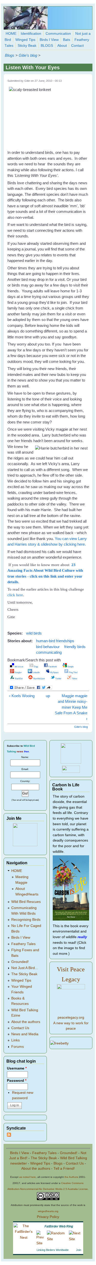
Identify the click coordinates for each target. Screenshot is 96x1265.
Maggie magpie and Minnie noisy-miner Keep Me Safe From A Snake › (71, 707)
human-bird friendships (55, 641)
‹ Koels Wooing (22, 696)
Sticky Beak (27, 46)
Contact (77, 46)
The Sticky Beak (24, 974)
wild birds (34, 633)
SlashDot (18, 678)
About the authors (25, 1022)
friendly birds (75, 647)
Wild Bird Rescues (26, 902)
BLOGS (47, 46)
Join (78, 1249)
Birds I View (49, 40)
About (62, 46)
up (47, 696)
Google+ (18, 672)
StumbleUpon (39, 678)
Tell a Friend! (64, 1168)
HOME (11, 34)
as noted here (27, 1177)
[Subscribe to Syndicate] (9, 1135)
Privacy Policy (48, 1217)
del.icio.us (18, 666)
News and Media (24, 1034)
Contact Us (20, 1028)
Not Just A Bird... (24, 968)
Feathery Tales (23, 944)
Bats (66, 40)
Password (16, 1081)
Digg (35, 666)
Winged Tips (25, 40)
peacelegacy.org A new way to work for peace (71, 1023)
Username (17, 1068)
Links (15, 1040)
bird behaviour (48, 647)
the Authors (71, 1177)
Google (70, 666)
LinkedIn (36, 672)
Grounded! (20, 962)
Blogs (9, 55)
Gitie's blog (28, 55)
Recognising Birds (25, 920)
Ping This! (73, 672)
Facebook (52, 666)
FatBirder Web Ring (59, 1226)
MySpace (54, 672)
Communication (58, 34)
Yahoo (74, 678)
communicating (49, 652)
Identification (31, 34)
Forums (17, 1047)
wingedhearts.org (48, 1211)
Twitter (58, 678)
